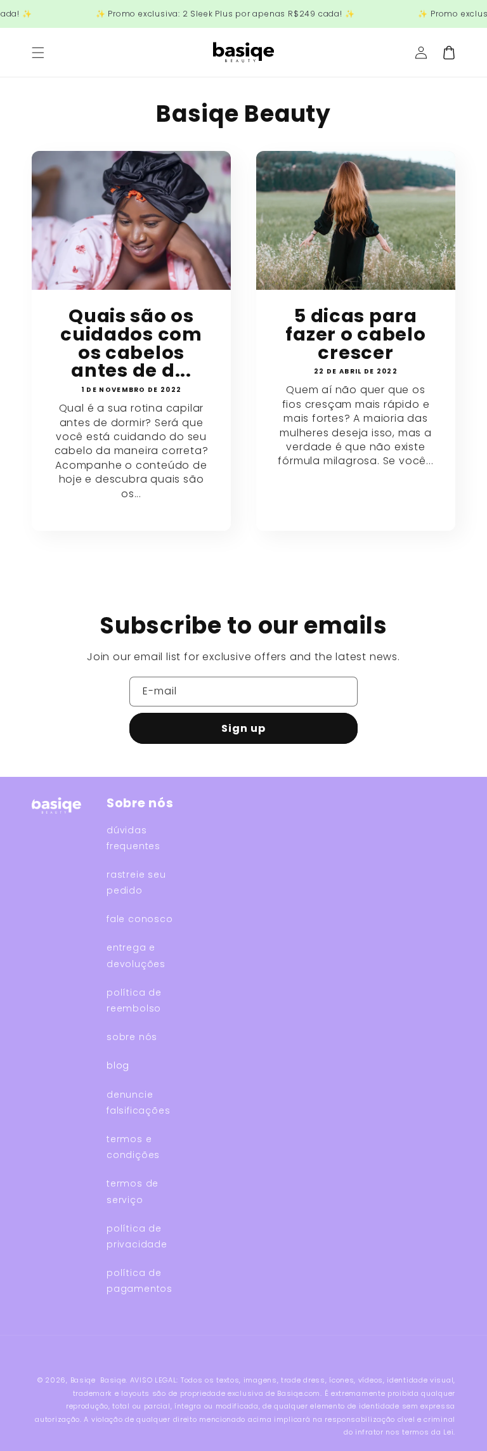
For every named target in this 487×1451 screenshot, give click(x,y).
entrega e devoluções (136, 955)
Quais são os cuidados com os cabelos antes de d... (131, 343)
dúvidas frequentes (133, 838)
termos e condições (133, 1147)
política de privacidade (137, 1236)
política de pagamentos (139, 1280)
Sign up (243, 728)
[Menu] (38, 53)
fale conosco (140, 919)
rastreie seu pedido (136, 882)
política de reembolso (134, 1000)
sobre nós (132, 1037)
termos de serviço (133, 1191)
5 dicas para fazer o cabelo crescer (355, 334)
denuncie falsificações (138, 1102)
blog (118, 1065)
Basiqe (83, 1380)
